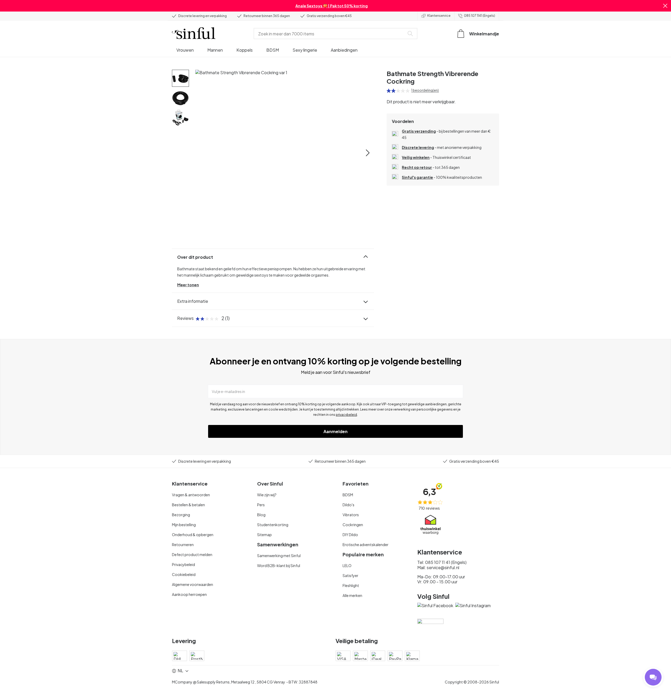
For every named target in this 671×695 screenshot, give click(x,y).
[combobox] (330, 33)
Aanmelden (335, 431)
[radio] (389, 91)
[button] (665, 6)
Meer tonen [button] (188, 284)
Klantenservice (439, 16)
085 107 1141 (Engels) (479, 16)
